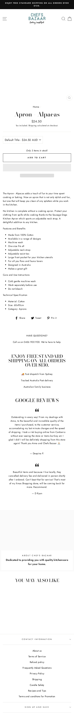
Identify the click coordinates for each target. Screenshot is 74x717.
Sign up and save (37, 707)
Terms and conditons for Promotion (37, 696)
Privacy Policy (37, 673)
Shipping (32, 125)
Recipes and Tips (37, 690)
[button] (37, 167)
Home (36, 106)
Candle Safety (37, 685)
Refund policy (37, 662)
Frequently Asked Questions (37, 667)
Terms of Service (37, 656)
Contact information (37, 639)
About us (37, 650)
